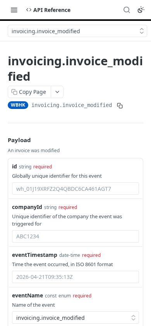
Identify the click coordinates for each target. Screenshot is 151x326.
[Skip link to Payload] (2, 140)
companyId (27, 207)
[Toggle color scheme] (141, 9)
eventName (27, 295)
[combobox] (75, 188)
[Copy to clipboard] (119, 105)
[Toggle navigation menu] (14, 9)
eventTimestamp (34, 254)
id (14, 166)
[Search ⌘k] (126, 9)
